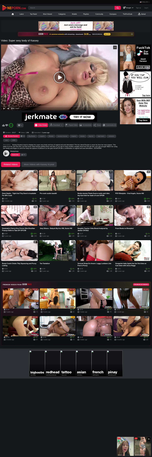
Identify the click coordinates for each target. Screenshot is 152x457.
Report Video (73, 125)
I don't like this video (6, 125)
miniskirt (111, 136)
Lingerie (42, 136)
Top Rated (33, 14)
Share (99, 125)
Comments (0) (111, 125)
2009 (13, 140)
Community (99, 14)
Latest (22, 14)
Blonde (51, 136)
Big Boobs (32, 136)
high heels (101, 136)
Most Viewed (47, 14)
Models (74, 14)
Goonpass (113, 14)
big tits (91, 136)
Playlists (86, 14)
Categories (62, 14)
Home (12, 14)
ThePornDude (127, 14)
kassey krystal (62, 136)
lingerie (74, 136)
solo (6, 140)
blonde (82, 136)
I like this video (3, 125)
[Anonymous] (6, 153)
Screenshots (87, 125)
